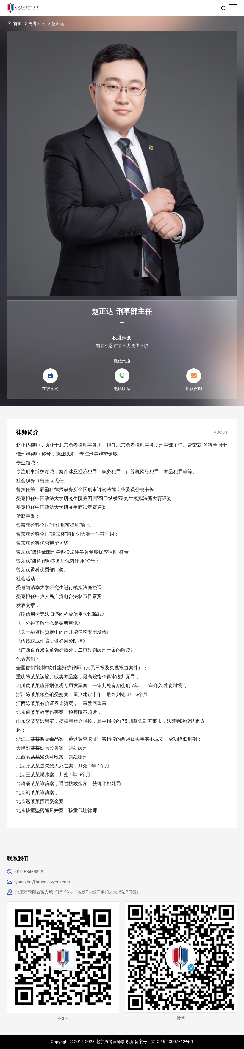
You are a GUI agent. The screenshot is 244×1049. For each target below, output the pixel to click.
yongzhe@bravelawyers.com (42, 881)
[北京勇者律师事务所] (122, 8)
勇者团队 (36, 23)
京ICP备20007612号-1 (172, 1041)
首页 (17, 23)
